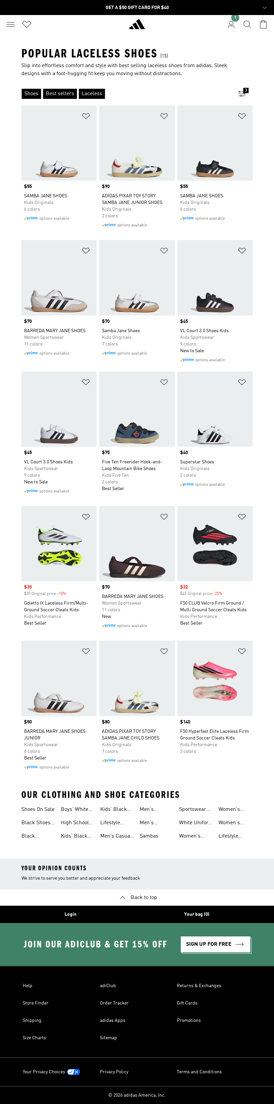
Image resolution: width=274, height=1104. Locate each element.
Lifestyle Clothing (228, 837)
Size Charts (34, 1038)
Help (27, 985)
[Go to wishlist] (27, 24)
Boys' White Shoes (74, 810)
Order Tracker (114, 1003)
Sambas (149, 836)
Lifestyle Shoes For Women (112, 823)
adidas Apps (112, 1020)
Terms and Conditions (199, 1072)
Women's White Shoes (233, 823)
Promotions (189, 1020)
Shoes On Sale (37, 809)
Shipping (32, 1020)
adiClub (108, 985)
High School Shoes (75, 823)
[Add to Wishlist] (86, 117)
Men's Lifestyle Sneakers (150, 823)
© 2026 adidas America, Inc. (137, 1095)
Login (70, 914)
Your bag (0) (197, 914)
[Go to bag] (263, 24)
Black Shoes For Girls (35, 823)
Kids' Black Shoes (74, 837)
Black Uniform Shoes (31, 837)
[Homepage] (137, 27)
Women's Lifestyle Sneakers (229, 810)
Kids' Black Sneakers (113, 810)
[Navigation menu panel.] (11, 24)
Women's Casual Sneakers (190, 837)
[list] (126, 93)
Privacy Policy (114, 1072)
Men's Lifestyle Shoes (149, 810)
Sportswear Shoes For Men (192, 810)
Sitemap (108, 1038)
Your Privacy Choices (44, 1072)
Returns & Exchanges (199, 985)
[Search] (247, 24)
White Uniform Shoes (196, 823)
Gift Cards (187, 1003)
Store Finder (35, 1003)
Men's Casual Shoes (116, 837)
